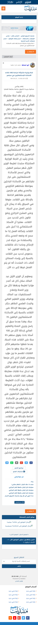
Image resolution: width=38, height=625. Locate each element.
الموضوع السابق (23, 534)
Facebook (8, 526)
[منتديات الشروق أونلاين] (30, 11)
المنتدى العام (15, 36)
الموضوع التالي (14, 534)
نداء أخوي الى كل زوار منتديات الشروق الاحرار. (19, 496)
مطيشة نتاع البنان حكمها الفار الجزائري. (21, 487)
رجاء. (32, 481)
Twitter (9, 522)
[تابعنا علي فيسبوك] (28, 618)
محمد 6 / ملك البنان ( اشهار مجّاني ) (22, 484)
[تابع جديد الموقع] (10, 618)
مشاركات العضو (18, 471)
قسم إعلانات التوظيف (14, 39)
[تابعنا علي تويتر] (23, 618)
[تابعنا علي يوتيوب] (14, 618)
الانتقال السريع (19, 557)
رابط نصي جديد (30, 591)
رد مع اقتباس (19, 502)
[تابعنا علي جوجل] (19, 618)
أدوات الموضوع (8, 57)
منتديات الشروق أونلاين (27, 36)
